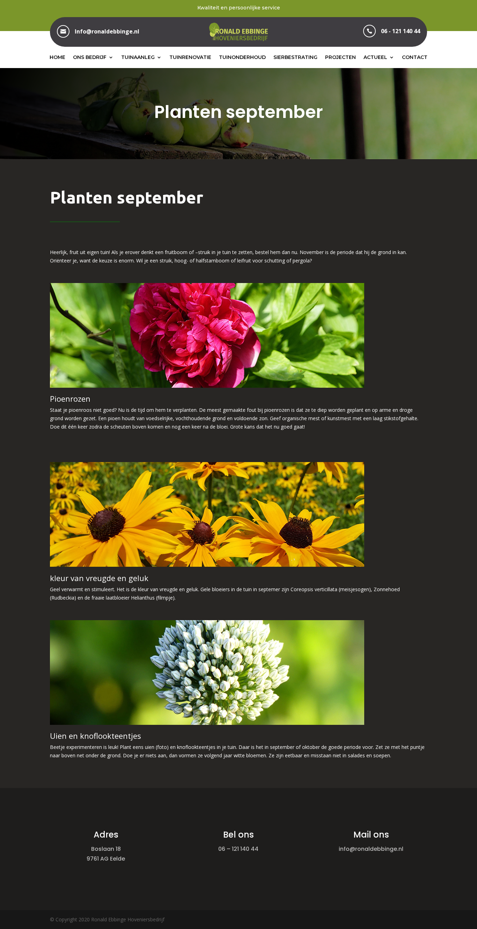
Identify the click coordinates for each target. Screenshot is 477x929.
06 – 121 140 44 (238, 849)
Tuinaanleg (138, 57)
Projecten (340, 57)
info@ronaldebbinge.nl (371, 849)
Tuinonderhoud (242, 57)
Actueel (375, 57)
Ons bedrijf (90, 57)
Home (57, 57)
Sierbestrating (295, 57)
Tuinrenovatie (190, 57)
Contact (414, 57)
